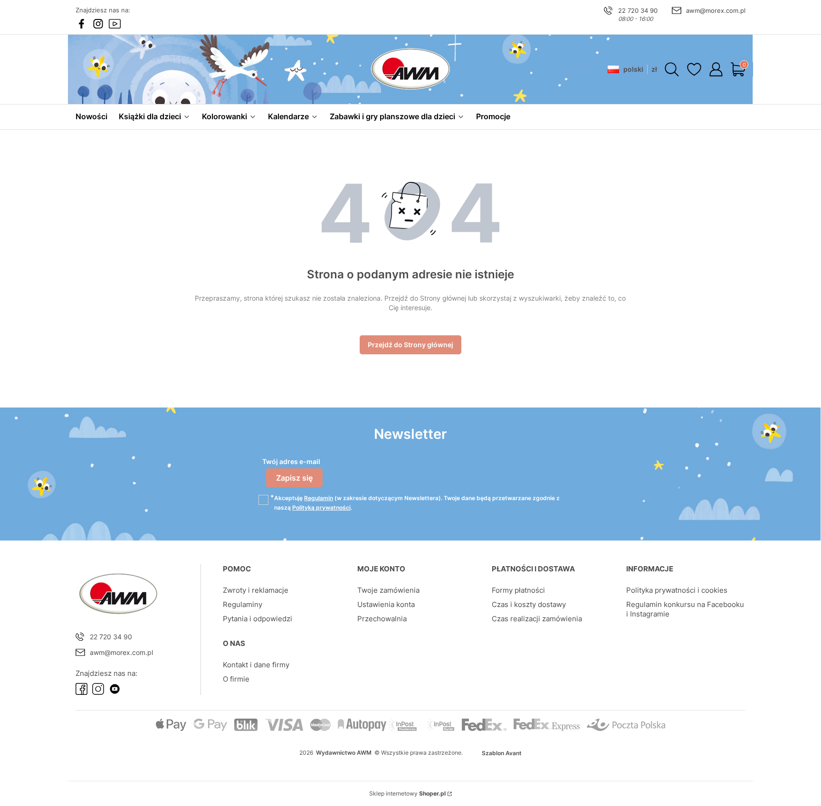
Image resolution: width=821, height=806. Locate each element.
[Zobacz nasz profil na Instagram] (98, 23)
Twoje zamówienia (388, 590)
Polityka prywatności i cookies (676, 590)
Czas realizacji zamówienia (537, 618)
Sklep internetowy (407, 793)
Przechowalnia (382, 618)
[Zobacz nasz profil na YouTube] (115, 23)
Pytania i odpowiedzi (257, 618)
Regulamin (318, 498)
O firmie (236, 678)
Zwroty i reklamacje (255, 590)
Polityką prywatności (321, 507)
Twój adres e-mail (291, 461)
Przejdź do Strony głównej (410, 345)
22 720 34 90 (638, 10)
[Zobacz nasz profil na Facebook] (81, 23)
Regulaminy (242, 604)
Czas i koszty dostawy (529, 604)
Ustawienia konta (386, 604)
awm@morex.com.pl (715, 10)
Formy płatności (518, 590)
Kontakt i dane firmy (256, 664)
